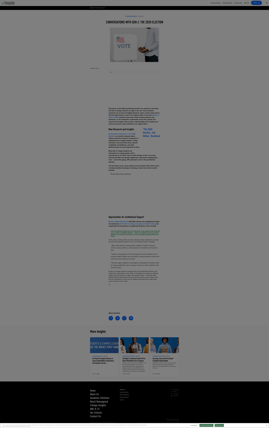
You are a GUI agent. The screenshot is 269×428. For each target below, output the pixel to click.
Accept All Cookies (219, 425)
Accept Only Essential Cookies (206, 425)
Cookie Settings (194, 425)
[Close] (266, 425)
